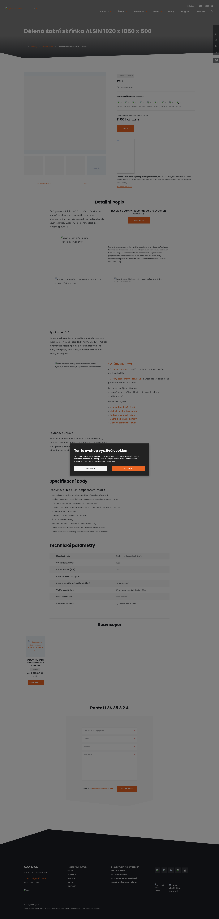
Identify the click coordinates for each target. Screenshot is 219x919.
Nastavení (90, 468)
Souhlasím (128, 468)
